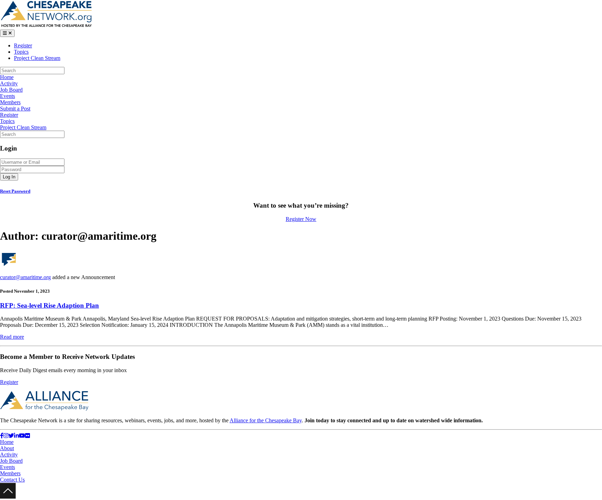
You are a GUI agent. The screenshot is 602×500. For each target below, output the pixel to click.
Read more (12, 337)
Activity (9, 83)
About (7, 448)
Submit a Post (15, 108)
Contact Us (12, 480)
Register (23, 45)
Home (7, 77)
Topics (21, 52)
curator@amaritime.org (25, 277)
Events (7, 96)
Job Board (11, 90)
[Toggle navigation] (7, 33)
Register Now (301, 219)
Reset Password (15, 191)
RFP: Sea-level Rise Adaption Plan (49, 305)
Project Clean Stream (37, 58)
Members (10, 102)
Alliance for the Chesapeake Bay (266, 420)
